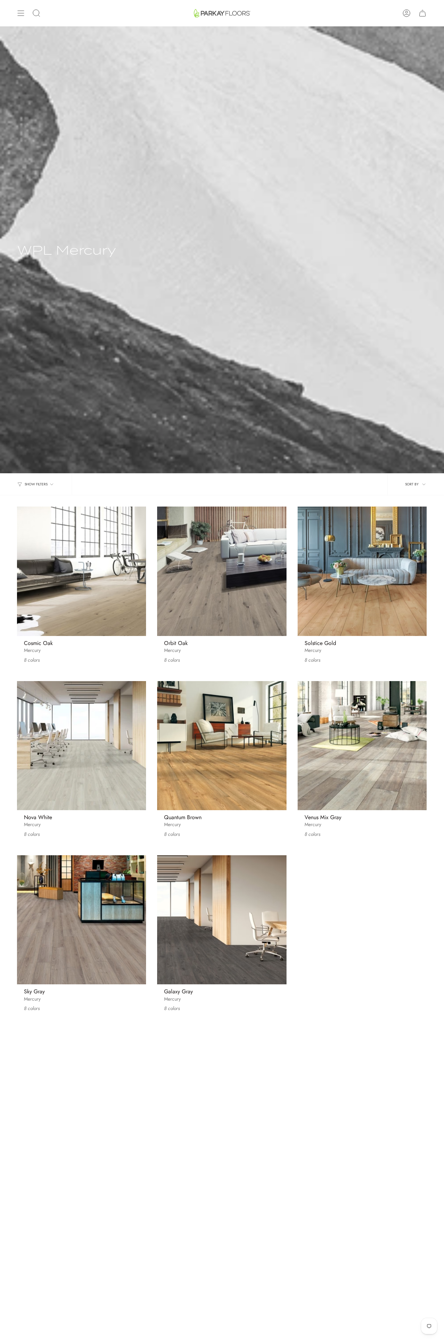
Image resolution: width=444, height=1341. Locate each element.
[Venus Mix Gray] (362, 745)
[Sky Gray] (81, 919)
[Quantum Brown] (221, 745)
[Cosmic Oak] (81, 571)
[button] (36, 13)
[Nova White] (81, 745)
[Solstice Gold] (362, 571)
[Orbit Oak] (221, 571)
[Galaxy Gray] (221, 919)
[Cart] (422, 13)
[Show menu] (21, 13)
